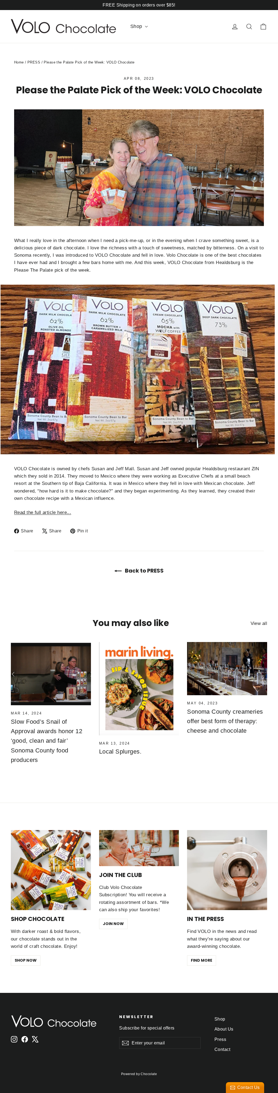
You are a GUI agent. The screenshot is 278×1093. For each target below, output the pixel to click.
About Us (223, 1029)
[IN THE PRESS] (227, 870)
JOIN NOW (113, 923)
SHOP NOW (26, 960)
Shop (137, 26)
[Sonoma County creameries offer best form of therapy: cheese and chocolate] (227, 668)
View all (259, 623)
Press (220, 1039)
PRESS (33, 62)
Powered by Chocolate (139, 1074)
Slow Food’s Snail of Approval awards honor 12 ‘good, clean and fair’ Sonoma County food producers (46, 740)
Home (19, 62)
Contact (222, 1049)
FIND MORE (201, 960)
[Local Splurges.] (139, 688)
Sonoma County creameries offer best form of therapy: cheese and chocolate (225, 721)
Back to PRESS (144, 570)
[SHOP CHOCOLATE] (51, 870)
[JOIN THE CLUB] (139, 848)
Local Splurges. (120, 751)
